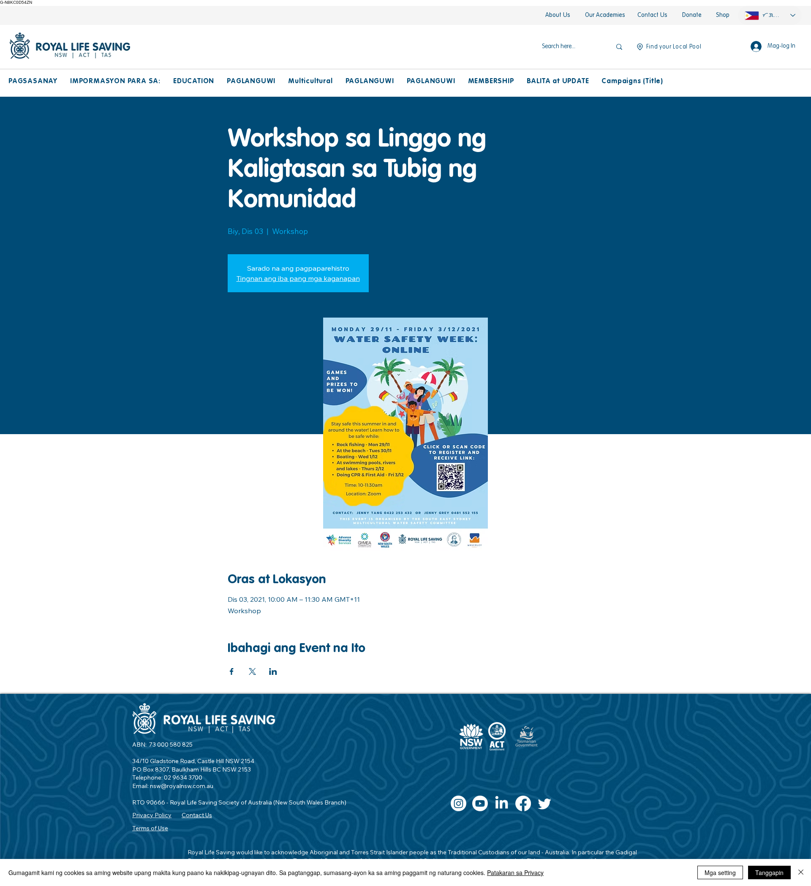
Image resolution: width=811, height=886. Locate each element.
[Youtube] (480, 803)
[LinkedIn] (501, 803)
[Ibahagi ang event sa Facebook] (232, 671)
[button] (33, 81)
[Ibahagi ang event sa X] (252, 671)
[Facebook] (523, 803)
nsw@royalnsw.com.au (181, 786)
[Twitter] (544, 803)
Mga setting (720, 872)
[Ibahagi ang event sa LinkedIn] (273, 671)
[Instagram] (458, 803)
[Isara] (801, 872)
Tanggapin (769, 872)
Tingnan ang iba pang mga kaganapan (298, 278)
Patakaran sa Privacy (515, 872)
